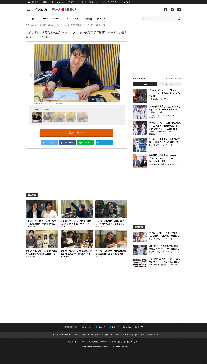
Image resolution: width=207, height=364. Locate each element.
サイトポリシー (97, 335)
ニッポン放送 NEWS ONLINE (57, 9)
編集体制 (108, 335)
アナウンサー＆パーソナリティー (64, 2)
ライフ (78, 18)
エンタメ (32, 18)
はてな (104, 142)
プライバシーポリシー (122, 335)
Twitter (172, 9)
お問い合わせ (139, 335)
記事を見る (75, 132)
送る (85, 142)
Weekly (169, 84)
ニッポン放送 (33, 2)
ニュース (44, 18)
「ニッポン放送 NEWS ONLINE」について (64, 335)
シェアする (67, 142)
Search (179, 18)
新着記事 (89, 18)
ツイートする (49, 142)
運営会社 (85, 335)
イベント (127, 2)
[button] (123, 74)
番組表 (45, 2)
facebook (165, 9)
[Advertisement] (157, 49)
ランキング (102, 18)
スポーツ (56, 18)
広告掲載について (153, 335)
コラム (67, 18)
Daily (145, 84)
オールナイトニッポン (89, 2)
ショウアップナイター (111, 2)
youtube (179, 9)
